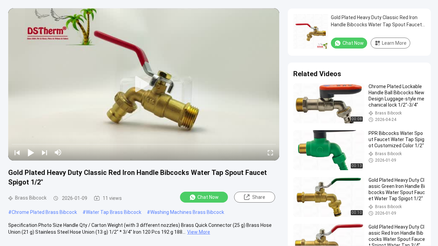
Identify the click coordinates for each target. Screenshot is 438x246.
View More (198, 232)
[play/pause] (31, 152)
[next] (44, 152)
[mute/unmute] (58, 152)
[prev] (17, 152)
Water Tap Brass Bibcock (113, 212)
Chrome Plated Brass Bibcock (44, 212)
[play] (143, 84)
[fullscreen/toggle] (270, 152)
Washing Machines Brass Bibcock (187, 212)
